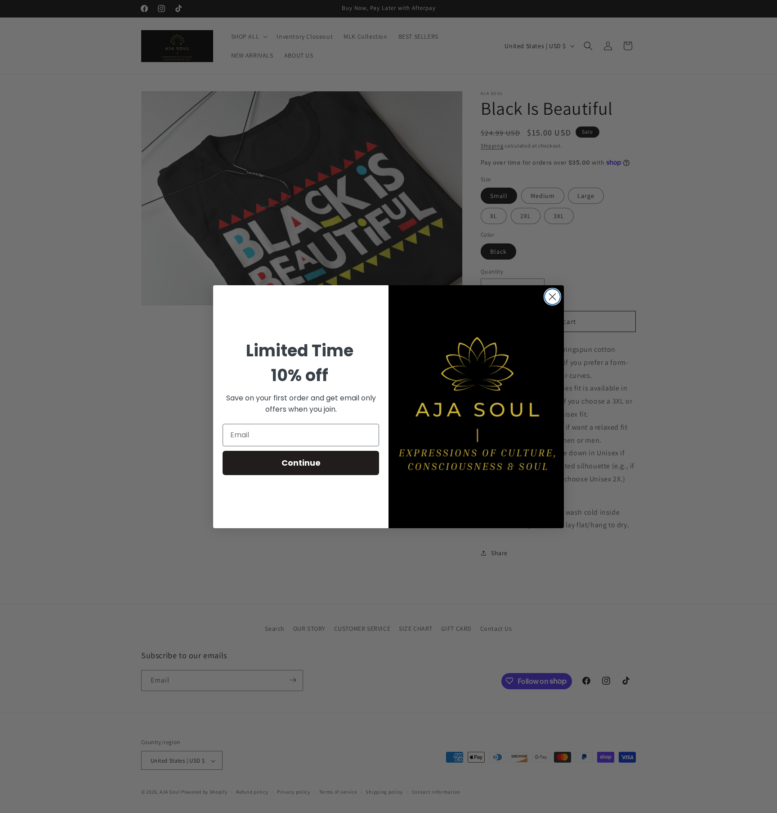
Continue (301, 462)
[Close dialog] (552, 297)
